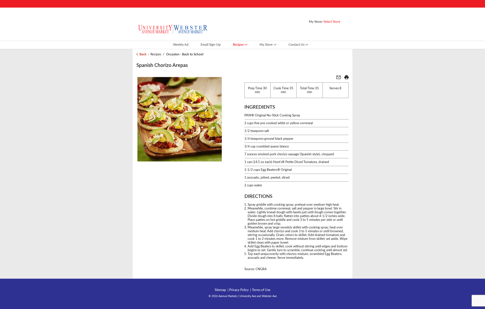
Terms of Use (261, 290)
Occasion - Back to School (184, 54)
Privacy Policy (239, 290)
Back (142, 54)
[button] (337, 78)
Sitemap (220, 290)
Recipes (155, 54)
